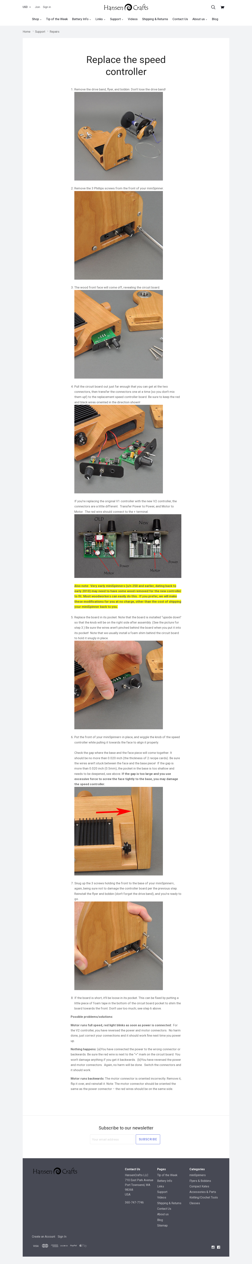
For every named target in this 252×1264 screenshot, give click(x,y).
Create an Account (43, 1236)
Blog (215, 19)
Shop (36, 19)
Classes (194, 1203)
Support (116, 19)
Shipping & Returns (155, 19)
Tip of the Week (57, 19)
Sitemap (162, 1225)
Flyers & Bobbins (200, 1181)
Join (37, 7)
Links (99, 19)
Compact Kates (199, 1186)
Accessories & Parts (202, 1192)
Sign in (47, 7)
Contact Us (180, 19)
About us (199, 19)
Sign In (62, 1236)
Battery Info (80, 19)
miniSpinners (197, 1175)
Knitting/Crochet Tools (203, 1197)
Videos (133, 19)
